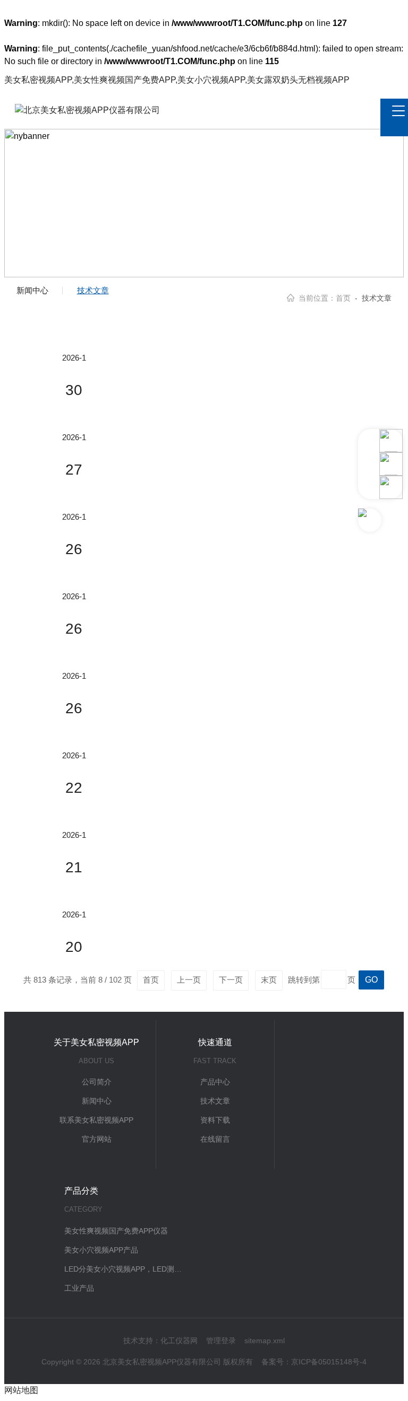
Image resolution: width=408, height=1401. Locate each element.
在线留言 (215, 1139)
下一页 (231, 979)
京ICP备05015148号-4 (329, 1362)
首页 (343, 298)
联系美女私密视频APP (96, 1120)
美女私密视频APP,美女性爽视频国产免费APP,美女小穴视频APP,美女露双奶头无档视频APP (177, 79)
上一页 (189, 979)
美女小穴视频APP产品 (101, 1250)
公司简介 (97, 1082)
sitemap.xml (264, 1340)
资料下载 (215, 1120)
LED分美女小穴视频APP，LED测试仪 (123, 1269)
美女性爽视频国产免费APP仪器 (116, 1231)
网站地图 (21, 1390)
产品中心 (215, 1082)
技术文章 (93, 290)
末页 (269, 979)
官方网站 (97, 1139)
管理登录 (221, 1340)
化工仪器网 (179, 1340)
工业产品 (79, 1288)
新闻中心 (32, 290)
